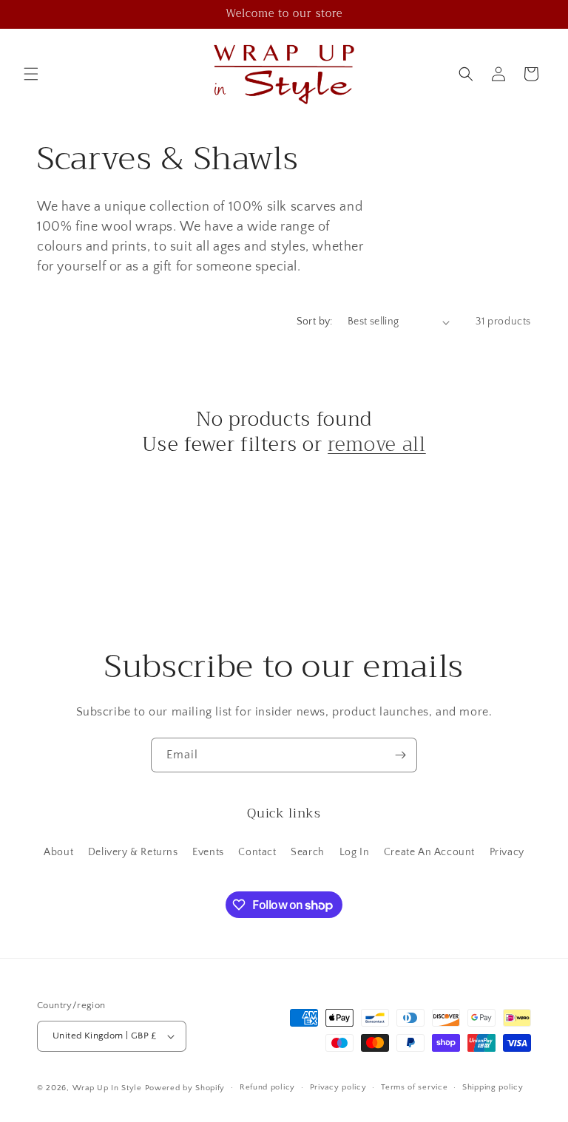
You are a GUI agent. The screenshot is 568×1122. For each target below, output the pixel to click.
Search (308, 852)
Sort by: (315, 321)
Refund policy (267, 1087)
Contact (257, 852)
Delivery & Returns (133, 852)
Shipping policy (493, 1087)
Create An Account (429, 852)
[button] (31, 74)
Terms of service (414, 1087)
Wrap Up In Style (107, 1088)
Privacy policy (338, 1087)
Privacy (507, 852)
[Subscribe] (400, 755)
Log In (354, 852)
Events (208, 852)
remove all (377, 445)
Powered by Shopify (185, 1088)
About (58, 852)
